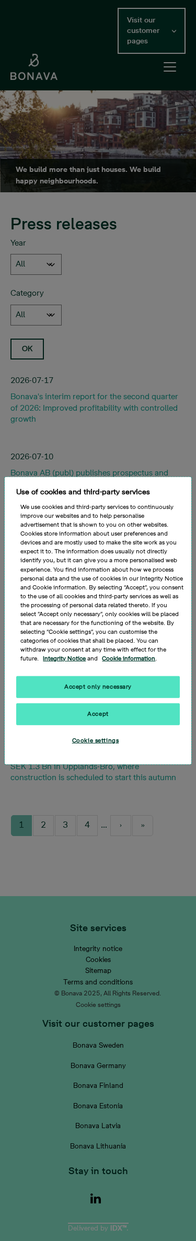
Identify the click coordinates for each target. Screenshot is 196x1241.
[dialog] (98, 620)
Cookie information (128, 659)
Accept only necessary (98, 687)
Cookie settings (95, 741)
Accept (97, 714)
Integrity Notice (64, 659)
